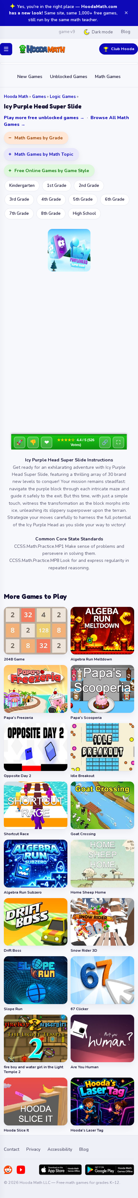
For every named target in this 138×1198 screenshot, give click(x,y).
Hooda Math (16, 97)
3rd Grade (19, 199)
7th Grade (19, 213)
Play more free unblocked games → (44, 118)
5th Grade (83, 199)
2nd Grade (89, 185)
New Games (29, 77)
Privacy (33, 1149)
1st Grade (56, 185)
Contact (11, 1149)
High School (84, 213)
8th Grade (51, 213)
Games (39, 97)
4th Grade (51, 199)
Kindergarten (22, 185)
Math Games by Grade (38, 138)
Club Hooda (122, 48)
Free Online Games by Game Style (51, 171)
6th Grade (115, 199)
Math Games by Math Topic (43, 154)
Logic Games (63, 97)
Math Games (108, 77)
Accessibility (59, 1149)
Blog (125, 32)
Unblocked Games (68, 77)
